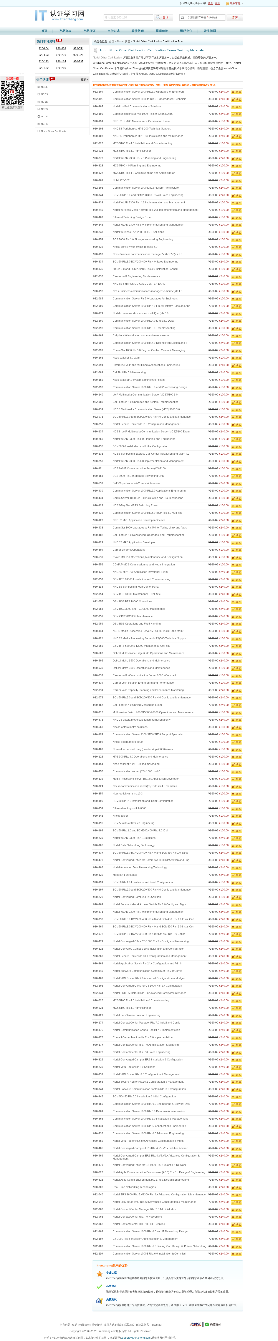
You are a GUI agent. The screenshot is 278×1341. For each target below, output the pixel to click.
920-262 (98, 904)
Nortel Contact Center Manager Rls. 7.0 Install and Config (146, 1022)
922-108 (98, 1246)
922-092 (98, 350)
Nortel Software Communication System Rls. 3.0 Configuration (149, 1089)
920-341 (98, 1089)
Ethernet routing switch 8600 (129, 808)
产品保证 (89, 31)
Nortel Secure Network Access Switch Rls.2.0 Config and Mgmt (150, 904)
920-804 (44, 48)
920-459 (98, 1140)
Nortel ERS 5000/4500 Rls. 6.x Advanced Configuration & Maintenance (154, 1201)
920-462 (98, 749)
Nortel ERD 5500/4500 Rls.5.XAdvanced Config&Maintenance (149, 993)
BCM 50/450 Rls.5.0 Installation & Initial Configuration (144, 1096)
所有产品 (65, 1324)
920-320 (98, 874)
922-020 (98, 143)
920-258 (98, 438)
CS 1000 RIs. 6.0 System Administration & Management (145, 1238)
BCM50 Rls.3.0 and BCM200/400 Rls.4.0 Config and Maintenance (152, 416)
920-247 (98, 232)
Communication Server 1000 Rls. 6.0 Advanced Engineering (148, 1133)
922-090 (98, 387)
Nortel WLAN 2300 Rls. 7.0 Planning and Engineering (144, 158)
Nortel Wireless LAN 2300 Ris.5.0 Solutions (138, 232)
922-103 (98, 1231)
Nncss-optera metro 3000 (128, 741)
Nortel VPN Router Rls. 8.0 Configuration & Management (146, 1074)
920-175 (98, 1030)
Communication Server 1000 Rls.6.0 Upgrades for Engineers (148, 91)
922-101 (98, 187)
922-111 (98, 99)
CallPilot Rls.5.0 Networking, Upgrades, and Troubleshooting (149, 535)
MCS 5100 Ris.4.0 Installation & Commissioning (141, 1000)
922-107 (98, 1238)
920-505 (98, 660)
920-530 (98, 668)
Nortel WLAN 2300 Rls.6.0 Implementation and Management (148, 461)
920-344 (98, 195)
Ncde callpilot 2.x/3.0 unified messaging (136, 764)
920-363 (98, 1118)
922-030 (98, 276)
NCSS (44, 109)
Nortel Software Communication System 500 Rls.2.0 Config (147, 970)
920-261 (98, 963)
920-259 (98, 461)
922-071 (98, 416)
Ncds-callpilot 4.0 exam (126, 357)
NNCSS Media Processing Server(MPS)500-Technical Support (150, 638)
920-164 (61, 61)
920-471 (98, 941)
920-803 (44, 54)
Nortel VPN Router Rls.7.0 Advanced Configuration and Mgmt (149, 978)
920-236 (61, 54)
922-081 (98, 372)
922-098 (98, 328)
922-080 (98, 402)
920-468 (98, 978)
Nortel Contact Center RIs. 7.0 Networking (137, 1216)
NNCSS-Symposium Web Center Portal (136, 586)
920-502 (98, 741)
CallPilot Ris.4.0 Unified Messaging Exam (137, 704)
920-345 (98, 1096)
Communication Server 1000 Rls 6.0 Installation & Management (150, 1118)
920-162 (98, 335)
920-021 (98, 1007)
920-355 (98, 475)
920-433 (98, 527)
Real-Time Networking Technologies (134, 1187)
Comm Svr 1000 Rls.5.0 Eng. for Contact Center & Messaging (149, 350)
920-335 (98, 446)
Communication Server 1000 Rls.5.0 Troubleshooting (144, 328)
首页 (44, 31)
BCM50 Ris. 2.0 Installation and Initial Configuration (143, 801)
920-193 (98, 254)
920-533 (98, 675)
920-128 (98, 756)
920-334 (98, 261)
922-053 (98, 579)
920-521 (98, 1179)
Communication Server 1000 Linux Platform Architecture (146, 187)
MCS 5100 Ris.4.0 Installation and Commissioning (142, 143)
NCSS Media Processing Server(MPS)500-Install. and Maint (148, 631)
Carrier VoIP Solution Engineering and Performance (143, 682)
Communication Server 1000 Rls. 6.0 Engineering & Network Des (151, 1103)
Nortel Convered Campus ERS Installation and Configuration (148, 948)
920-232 (98, 246)
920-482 (44, 68)
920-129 (98, 1015)
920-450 (98, 771)
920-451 (98, 764)
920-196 (98, 823)
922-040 (98, 1194)
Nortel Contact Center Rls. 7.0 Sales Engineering (141, 1052)
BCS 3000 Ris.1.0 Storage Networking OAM (138, 475)
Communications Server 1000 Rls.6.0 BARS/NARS (143, 113)
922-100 (98, 320)
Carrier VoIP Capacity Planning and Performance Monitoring (148, 690)
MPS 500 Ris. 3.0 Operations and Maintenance (140, 756)
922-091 (98, 365)
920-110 (98, 121)
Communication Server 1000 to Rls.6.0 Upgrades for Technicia (149, 99)
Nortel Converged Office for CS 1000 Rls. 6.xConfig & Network (149, 1165)
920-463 (98, 217)
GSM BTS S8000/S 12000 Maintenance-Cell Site (141, 645)
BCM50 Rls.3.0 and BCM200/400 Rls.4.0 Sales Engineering (148, 195)
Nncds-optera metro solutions (130, 727)
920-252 (98, 808)
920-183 (44, 61)
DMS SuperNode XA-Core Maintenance (136, 483)
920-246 (98, 224)
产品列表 (65, 31)
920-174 (98, 1022)
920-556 (98, 564)
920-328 (98, 165)
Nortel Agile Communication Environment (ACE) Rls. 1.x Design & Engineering (159, 1172)
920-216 (98, 712)
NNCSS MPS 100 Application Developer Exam (140, 571)
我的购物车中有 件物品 (202, 17)
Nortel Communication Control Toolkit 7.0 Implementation (146, 1030)
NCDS (44, 94)
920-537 (98, 557)
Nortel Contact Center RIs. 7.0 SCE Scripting (139, 1224)
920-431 (98, 498)
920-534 (98, 682)
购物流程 (84, 1324)
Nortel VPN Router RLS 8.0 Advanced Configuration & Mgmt (148, 1140)
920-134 (98, 431)
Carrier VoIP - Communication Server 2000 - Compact (144, 675)
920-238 (98, 202)
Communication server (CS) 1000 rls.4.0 (136, 771)
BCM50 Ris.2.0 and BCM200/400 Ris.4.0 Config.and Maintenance (152, 697)
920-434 (98, 1126)
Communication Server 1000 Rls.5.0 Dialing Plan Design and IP (150, 342)
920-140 (98, 394)
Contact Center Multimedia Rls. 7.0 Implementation (143, 1037)
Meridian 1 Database (125, 874)
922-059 (98, 623)
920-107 (98, 136)
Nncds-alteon (121, 815)
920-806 (98, 867)
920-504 (98, 549)
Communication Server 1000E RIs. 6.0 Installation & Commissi (149, 1253)
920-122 (98, 520)
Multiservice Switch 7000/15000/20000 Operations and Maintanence (153, 712)
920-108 (98, 128)
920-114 (98, 586)
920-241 (98, 815)
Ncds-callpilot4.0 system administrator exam (139, 379)
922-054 (78, 48)
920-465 (98, 1148)
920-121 (98, 542)
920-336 (98, 269)
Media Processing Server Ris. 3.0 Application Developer (146, 778)
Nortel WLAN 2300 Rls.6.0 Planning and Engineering (144, 438)
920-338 (98, 919)
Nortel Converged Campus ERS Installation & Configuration (148, 1059)
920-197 (98, 889)
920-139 (98, 409)
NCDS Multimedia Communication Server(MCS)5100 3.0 (146, 409)
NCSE (44, 101)
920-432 (98, 512)
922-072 (98, 934)
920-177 (98, 1044)
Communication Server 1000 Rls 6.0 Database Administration (149, 1111)
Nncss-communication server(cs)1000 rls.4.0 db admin (145, 786)
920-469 (98, 1155)
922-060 (98, 1209)
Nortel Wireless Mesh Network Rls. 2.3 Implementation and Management (155, 209)
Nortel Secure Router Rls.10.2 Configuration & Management (148, 1081)
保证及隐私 (142, 1324)
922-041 (98, 993)
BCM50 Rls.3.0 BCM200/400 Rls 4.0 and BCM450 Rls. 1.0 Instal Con (153, 919)
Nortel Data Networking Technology (134, 845)
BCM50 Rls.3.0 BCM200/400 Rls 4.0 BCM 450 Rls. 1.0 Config (149, 934)
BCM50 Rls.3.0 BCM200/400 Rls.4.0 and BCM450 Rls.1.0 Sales (150, 852)
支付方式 (114, 31)
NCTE (44, 116)
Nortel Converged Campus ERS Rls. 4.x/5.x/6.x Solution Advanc (150, 1148)
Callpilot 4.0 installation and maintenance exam (141, 335)
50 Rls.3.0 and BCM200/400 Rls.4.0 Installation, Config (145, 269)
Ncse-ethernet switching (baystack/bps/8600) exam (143, 749)
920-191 (98, 882)
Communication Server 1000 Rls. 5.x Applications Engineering (149, 1126)
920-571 (98, 719)
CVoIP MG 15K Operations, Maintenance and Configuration (148, 557)
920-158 (98, 379)
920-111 (98, 468)
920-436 (98, 1133)
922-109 (98, 113)
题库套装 (162, 31)
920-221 (98, 948)
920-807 (98, 106)
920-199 (98, 830)
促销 (74, 1324)
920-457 (98, 704)
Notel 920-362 (121, 180)
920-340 (98, 970)
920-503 (98, 653)
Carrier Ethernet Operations (129, 549)
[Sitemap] (156, 1324)
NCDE (44, 87)
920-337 (98, 852)
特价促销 (97, 1324)
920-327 (98, 172)
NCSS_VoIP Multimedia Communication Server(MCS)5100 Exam (151, 431)
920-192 (98, 291)
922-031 (98, 690)
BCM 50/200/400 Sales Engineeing (133, 823)
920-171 (98, 313)
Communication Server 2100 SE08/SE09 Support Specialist (148, 734)
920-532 (98, 483)
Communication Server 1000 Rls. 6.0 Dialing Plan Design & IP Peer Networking (159, 1246)
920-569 (98, 727)
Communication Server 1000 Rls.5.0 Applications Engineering (149, 490)
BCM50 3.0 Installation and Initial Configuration (140, 446)
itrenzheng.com (61, 16)
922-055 (98, 601)
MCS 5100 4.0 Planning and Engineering (137, 165)
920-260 (61, 68)
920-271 (98, 911)
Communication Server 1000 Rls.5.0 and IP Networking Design (150, 387)
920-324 (98, 786)
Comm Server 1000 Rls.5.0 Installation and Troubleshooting (148, 498)
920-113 (98, 631)
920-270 (98, 158)
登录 (210, 3)
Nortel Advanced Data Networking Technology (140, 867)
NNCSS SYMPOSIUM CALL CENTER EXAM (139, 283)
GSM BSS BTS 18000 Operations (132, 601)
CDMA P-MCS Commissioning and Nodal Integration (144, 564)
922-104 (98, 91)
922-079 (98, 697)
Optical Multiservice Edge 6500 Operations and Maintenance (148, 653)
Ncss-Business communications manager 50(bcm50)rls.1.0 (147, 254)
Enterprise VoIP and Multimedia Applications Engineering (146, 365)
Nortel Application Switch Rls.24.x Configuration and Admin (147, 963)
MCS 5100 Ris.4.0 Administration (132, 150)
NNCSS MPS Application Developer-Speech (139, 520)
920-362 (98, 180)
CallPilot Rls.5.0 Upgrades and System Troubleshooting (146, 402)
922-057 (98, 616)
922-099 (98, 305)
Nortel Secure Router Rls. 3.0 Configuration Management (146, 424)
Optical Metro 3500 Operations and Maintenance (141, 660)
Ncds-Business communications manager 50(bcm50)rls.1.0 (147, 291)
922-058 (98, 645)
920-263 (98, 1081)
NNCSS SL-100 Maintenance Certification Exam (141, 121)
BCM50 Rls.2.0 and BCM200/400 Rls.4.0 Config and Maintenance (152, 889)
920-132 (98, 778)
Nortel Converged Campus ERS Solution (137, 897)
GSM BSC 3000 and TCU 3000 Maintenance (139, 608)
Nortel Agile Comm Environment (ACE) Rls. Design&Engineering (151, 1179)
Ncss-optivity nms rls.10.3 (128, 793)
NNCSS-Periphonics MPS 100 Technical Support (141, 128)
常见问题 (210, 31)
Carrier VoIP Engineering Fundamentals (136, 276)
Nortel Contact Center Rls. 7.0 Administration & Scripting (146, 1044)
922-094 (98, 342)
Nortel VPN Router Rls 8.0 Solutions (134, 1066)
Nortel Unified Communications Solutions (137, 106)
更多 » (84, 79)
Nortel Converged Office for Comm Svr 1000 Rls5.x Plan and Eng (151, 860)
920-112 (98, 638)
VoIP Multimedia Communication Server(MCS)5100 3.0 (145, 394)
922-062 (98, 1224)
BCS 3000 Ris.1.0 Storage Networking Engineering (143, 239)
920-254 (98, 793)
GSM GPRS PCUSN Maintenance (133, 616)
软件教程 (138, 31)
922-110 (98, 1253)
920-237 (78, 61)
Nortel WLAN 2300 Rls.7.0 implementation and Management (148, 911)
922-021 (98, 150)
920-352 (98, 239)
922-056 (98, 608)
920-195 (98, 801)
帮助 (119, 1324)
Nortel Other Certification (54, 131)
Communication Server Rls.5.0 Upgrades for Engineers (145, 298)
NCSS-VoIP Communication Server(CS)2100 (139, 468)
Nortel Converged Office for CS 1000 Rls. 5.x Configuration (147, 985)
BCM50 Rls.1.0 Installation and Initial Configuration (143, 882)
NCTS (44, 124)
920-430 (98, 490)
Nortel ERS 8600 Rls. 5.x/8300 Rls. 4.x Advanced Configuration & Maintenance (159, 1194)
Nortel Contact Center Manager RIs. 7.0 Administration (145, 1209)
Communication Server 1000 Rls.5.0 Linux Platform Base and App (151, 305)
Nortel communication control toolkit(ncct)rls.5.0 (141, 313)
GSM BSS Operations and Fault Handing (137, 623)
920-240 (98, 209)
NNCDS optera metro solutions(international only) (142, 719)
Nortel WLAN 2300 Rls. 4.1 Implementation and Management (149, 202)
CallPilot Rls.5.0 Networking (129, 372)
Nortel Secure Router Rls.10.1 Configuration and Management (149, 956)
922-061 (98, 1216)
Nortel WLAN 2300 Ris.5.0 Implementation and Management (148, 224)
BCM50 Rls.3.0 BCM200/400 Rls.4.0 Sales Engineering (145, 261)
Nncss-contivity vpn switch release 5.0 (135, 246)
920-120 (98, 571)
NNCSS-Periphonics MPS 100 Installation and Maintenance (148, 136)
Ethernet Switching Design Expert (132, 217)
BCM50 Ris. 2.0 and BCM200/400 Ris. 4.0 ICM (140, 830)
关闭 (21, 73)
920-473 (98, 1165)
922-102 (98, 985)
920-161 (98, 357)
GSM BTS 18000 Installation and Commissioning (141, 579)
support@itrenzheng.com (136, 1337)
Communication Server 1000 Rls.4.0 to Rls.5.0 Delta (143, 320)
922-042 (98, 1201)
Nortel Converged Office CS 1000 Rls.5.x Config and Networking (151, 941)
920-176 (98, 1037)
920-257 (98, 424)
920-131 (98, 453)
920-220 (98, 897)
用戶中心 (186, 31)
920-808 (61, 48)
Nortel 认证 (123, 41)
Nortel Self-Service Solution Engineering (137, 1015)
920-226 (78, 54)
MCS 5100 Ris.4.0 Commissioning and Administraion (144, 172)
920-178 (98, 1052)
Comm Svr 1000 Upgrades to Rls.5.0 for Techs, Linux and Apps (150, 527)
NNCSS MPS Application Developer (134, 542)
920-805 (98, 845)
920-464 (98, 926)
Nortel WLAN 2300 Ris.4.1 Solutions (134, 837)
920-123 (98, 505)
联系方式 (129, 1324)
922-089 (98, 298)
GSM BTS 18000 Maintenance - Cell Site (137, 594)
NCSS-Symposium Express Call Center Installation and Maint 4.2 (151, 453)
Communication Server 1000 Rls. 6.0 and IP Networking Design (150, 1231)
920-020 (98, 1000)
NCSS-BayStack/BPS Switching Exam (135, 505)
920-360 (98, 1103)
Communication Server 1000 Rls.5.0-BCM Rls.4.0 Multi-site (147, 512)
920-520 (98, 1172)
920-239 (98, 837)
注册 (217, 3)
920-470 (98, 860)
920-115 (98, 734)
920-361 (98, 1111)
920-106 (98, 283)
